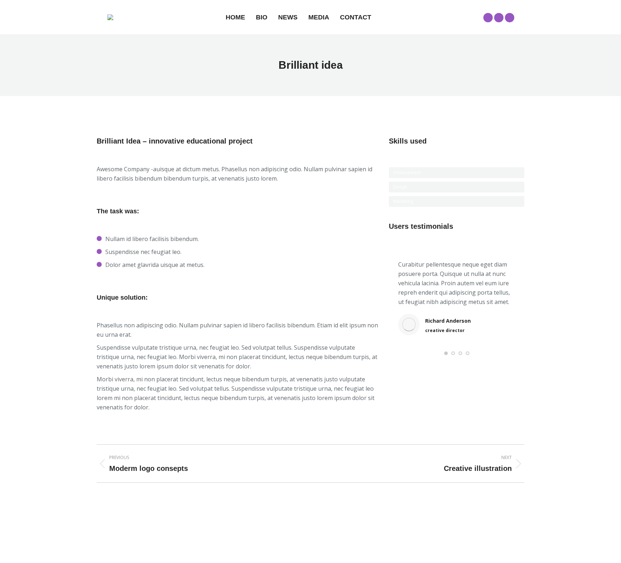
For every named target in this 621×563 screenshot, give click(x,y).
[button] (446, 353)
